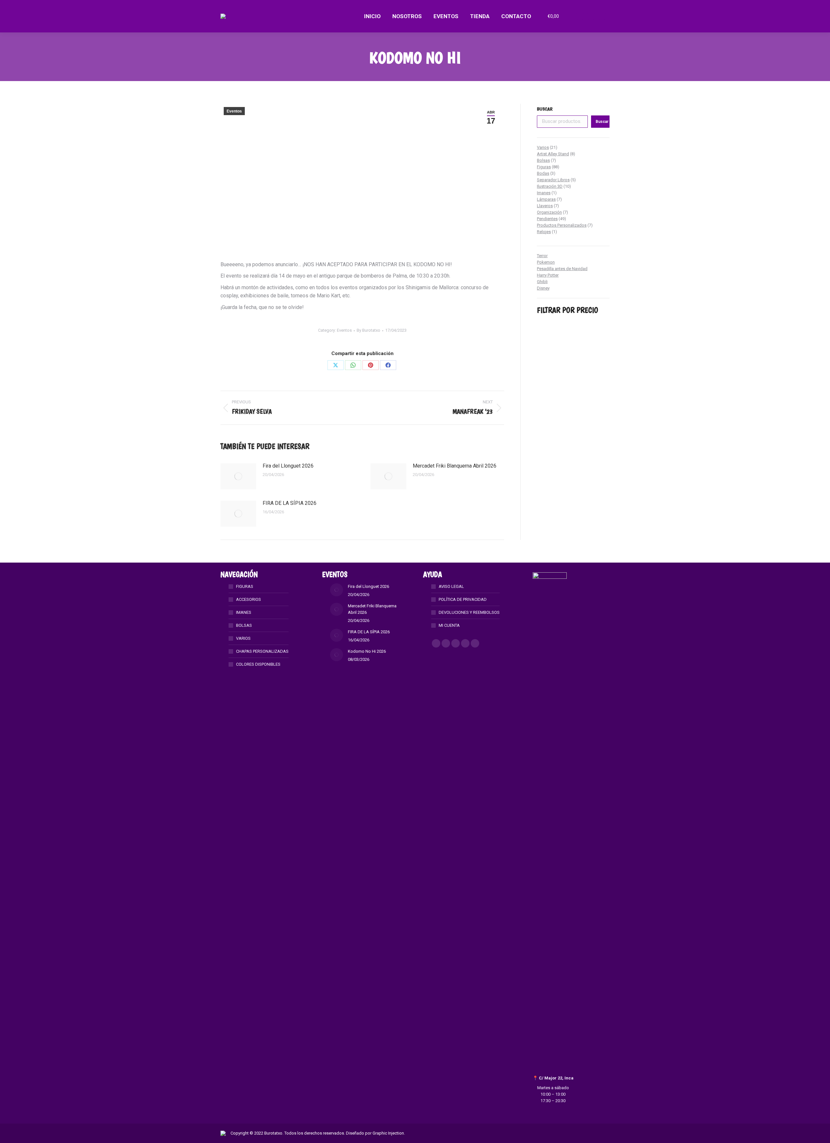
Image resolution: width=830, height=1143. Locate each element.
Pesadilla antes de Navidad (562, 268)
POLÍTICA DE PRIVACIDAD (463, 599)
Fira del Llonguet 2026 (288, 466)
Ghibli (542, 281)
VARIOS (243, 638)
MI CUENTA (449, 625)
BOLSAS (244, 625)
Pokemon (546, 262)
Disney (543, 288)
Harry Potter (548, 275)
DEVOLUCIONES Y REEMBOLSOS (469, 612)
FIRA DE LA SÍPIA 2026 (289, 503)
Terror (542, 255)
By (368, 330)
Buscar (544, 109)
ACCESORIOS (248, 599)
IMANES (243, 612)
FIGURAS (244, 586)
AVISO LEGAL (451, 586)
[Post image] (238, 476)
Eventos (234, 111)
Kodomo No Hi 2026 (367, 651)
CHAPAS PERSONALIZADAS (262, 651)
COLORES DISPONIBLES (258, 664)
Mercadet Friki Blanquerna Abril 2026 (454, 466)
